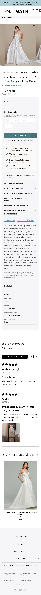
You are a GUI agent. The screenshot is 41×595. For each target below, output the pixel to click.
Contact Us (20, 537)
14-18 (31, 120)
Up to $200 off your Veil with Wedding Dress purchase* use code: (20, 3)
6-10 (15, 120)
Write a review (15, 356)
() (13, 112)
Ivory (7, 105)
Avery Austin (21, 551)
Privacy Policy (9, 580)
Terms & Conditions (27, 580)
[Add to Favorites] (34, 26)
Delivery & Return (25, 220)
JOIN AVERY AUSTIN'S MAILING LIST (21, 566)
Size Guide (9, 220)
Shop (20, 544)
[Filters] (31, 357)
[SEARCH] (33, 10)
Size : (20, 114)
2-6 (7, 120)
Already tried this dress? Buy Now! (20, 141)
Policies (20, 558)
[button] (13, 85)
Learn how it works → (29, 72)
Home (4, 18)
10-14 (23, 120)
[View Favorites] (37, 10)
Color (7, 101)
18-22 (8, 126)
